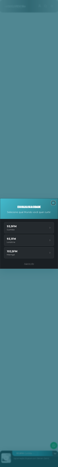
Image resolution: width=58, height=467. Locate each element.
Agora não (29, 263)
